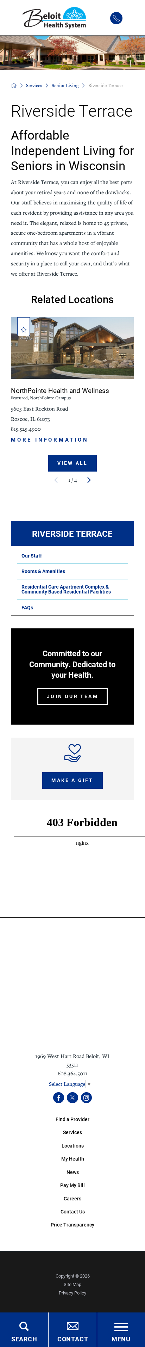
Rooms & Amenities (43, 571)
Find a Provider (72, 1119)
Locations (73, 1145)
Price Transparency (72, 1224)
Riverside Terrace (72, 533)
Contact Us (73, 1211)
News (73, 1172)
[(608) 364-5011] (116, 18)
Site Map (72, 1284)
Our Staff (31, 555)
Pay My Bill (72, 1185)
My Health (72, 1158)
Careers (72, 1198)
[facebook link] (58, 1097)
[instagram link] (86, 1097)
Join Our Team (72, 696)
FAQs (27, 607)
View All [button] (72, 463)
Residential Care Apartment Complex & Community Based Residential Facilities (66, 589)
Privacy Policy (72, 1293)
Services (34, 85)
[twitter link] (72, 1097)
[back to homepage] (14, 85)
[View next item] (89, 480)
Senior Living (65, 85)
